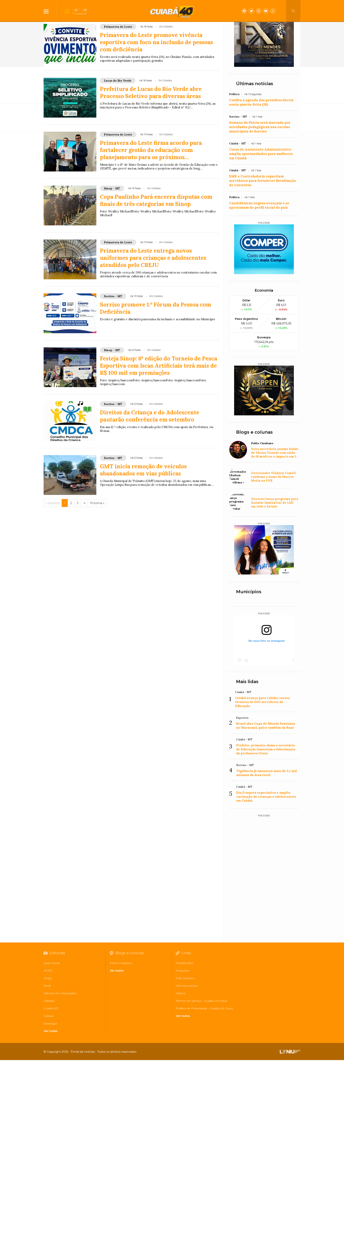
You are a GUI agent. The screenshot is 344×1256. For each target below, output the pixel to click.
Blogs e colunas (254, 432)
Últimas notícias (254, 83)
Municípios (248, 591)
